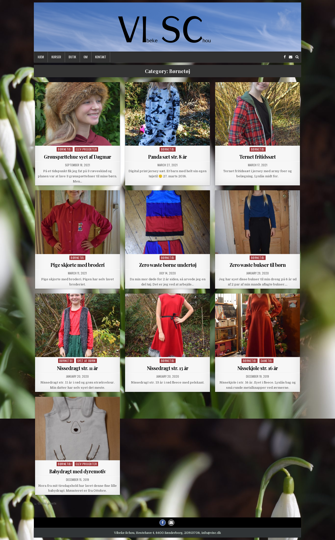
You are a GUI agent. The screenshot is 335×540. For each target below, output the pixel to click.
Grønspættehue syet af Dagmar (77, 156)
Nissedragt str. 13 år (167, 368)
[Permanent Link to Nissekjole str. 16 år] (257, 325)
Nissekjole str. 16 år (257, 368)
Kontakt (100, 56)
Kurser (56, 56)
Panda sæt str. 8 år (167, 156)
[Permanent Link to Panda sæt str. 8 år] (167, 114)
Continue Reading (78, 140)
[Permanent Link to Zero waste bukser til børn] (257, 222)
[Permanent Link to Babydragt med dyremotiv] (77, 428)
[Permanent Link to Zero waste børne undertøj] (167, 222)
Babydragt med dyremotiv (77, 471)
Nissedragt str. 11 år (77, 368)
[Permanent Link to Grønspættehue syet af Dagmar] (77, 114)
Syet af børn (86, 361)
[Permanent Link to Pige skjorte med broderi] (77, 222)
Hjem (41, 56)
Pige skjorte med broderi (77, 264)
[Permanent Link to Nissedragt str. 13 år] (167, 325)
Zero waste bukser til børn (258, 264)
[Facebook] (285, 57)
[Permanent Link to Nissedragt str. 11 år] (77, 325)
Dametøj (266, 361)
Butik (72, 56)
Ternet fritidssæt (257, 156)
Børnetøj (64, 149)
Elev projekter (86, 149)
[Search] (297, 57)
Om (86, 56)
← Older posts (45, 503)
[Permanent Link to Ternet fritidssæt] (257, 114)
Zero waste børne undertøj (167, 264)
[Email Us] (290, 57)
